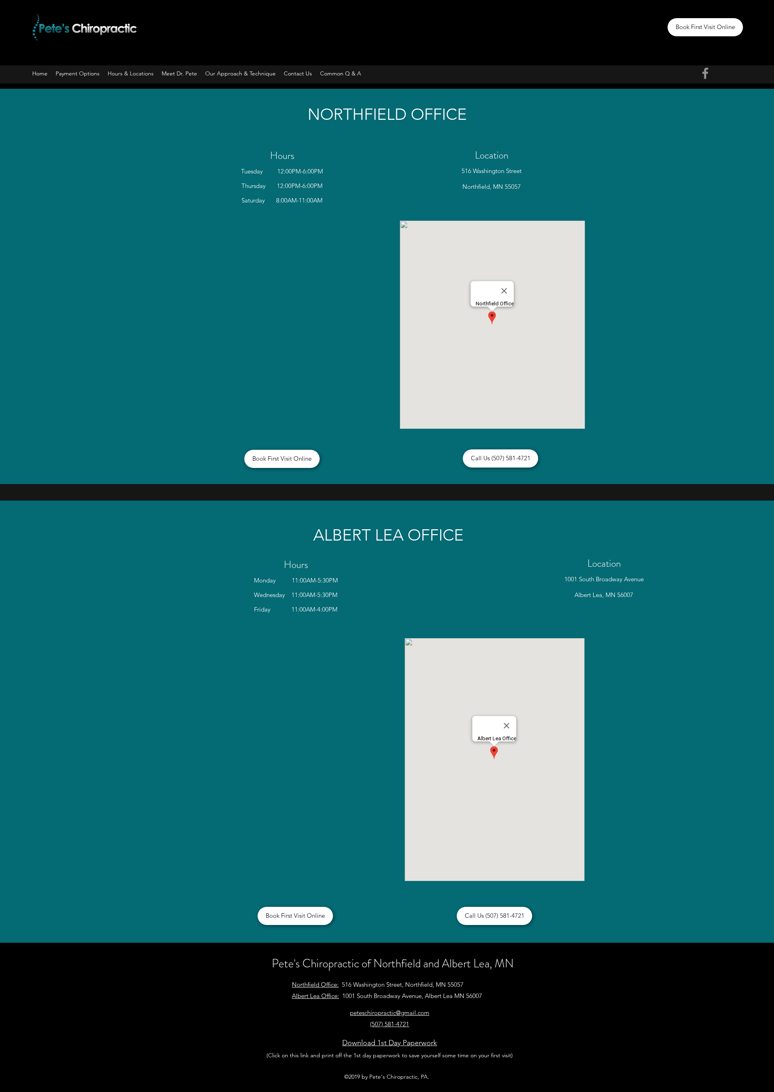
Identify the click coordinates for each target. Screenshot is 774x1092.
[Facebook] (705, 73)
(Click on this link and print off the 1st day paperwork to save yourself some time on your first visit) (389, 1055)
